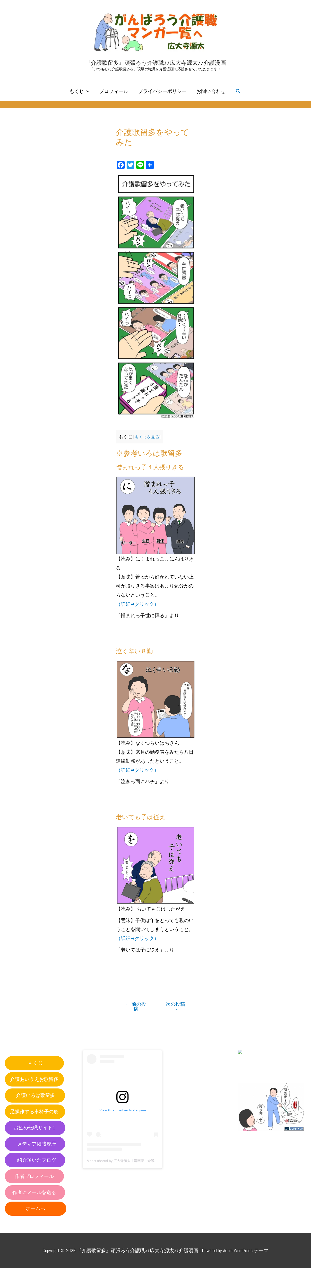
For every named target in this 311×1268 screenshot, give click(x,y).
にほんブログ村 (255, 1072)
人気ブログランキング (260, 1136)
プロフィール (113, 91)
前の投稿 (135, 1006)
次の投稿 (175, 1006)
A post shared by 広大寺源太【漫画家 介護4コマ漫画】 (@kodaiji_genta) (143, 1161)
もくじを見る (147, 437)
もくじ (76, 91)
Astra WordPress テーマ (245, 1250)
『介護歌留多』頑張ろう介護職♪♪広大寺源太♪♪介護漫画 (155, 62)
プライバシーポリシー (162, 91)
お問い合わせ (210, 91)
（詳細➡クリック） (137, 604)
